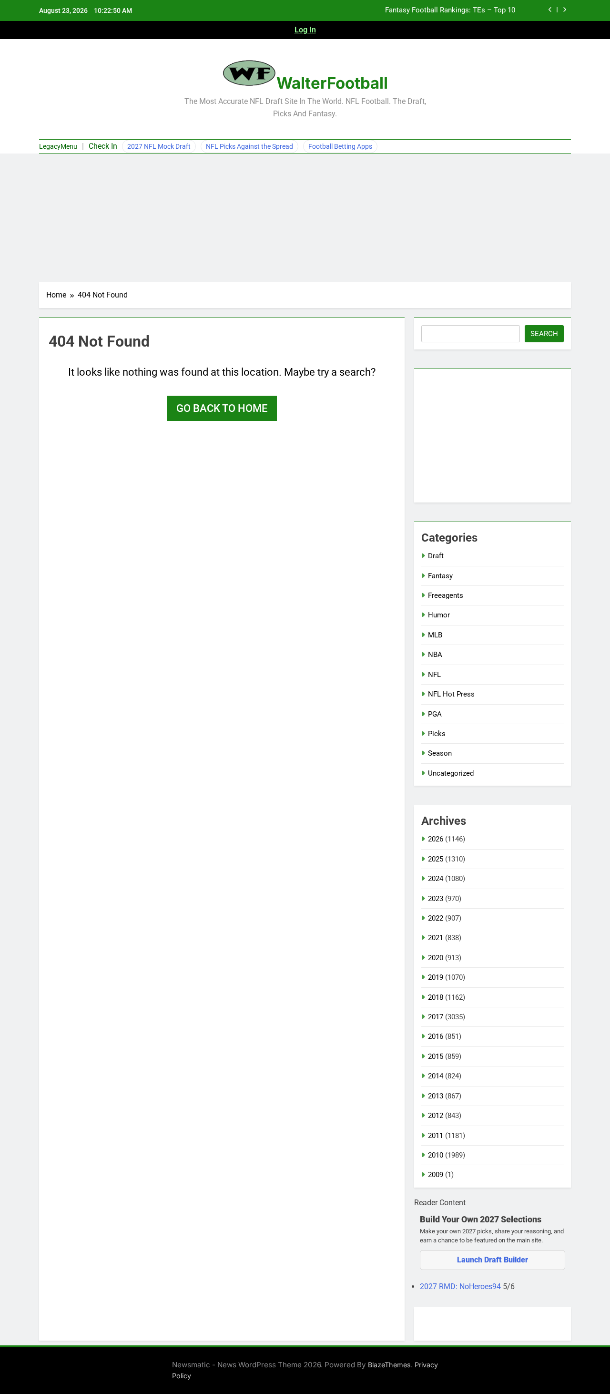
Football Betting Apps (340, 146)
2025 (435, 859)
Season (440, 753)
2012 (435, 1115)
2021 (435, 937)
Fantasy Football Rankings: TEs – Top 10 (450, 10)
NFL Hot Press (451, 694)
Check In (103, 146)
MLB (435, 635)
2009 (435, 1174)
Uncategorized (451, 773)
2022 (435, 918)
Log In (305, 29)
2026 (435, 839)
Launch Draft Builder (492, 1259)
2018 (435, 997)
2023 (435, 898)
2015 (435, 1056)
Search (544, 333)
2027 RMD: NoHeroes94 (461, 1286)
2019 (435, 977)
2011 (435, 1135)
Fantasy (440, 576)
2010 (435, 1155)
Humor (439, 615)
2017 (435, 1017)
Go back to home (221, 408)
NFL (434, 674)
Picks (437, 733)
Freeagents (445, 595)
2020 (435, 957)
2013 (435, 1096)
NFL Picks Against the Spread (249, 146)
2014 (435, 1076)
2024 (435, 878)
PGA (435, 714)
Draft (436, 556)
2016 (435, 1036)
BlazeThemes (389, 1365)
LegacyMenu (58, 146)
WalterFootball (332, 82)
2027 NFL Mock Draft (159, 146)
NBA (435, 654)
